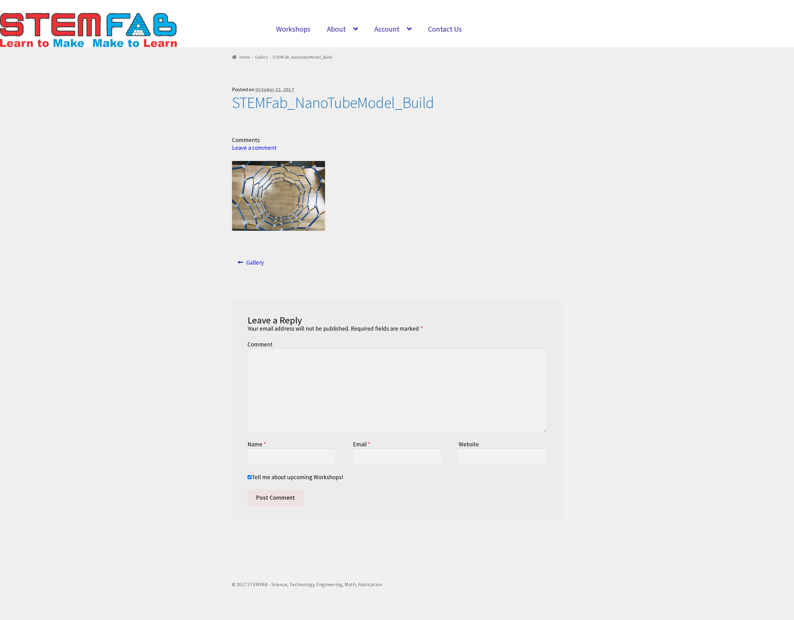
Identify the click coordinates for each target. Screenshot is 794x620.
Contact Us (445, 29)
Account (386, 29)
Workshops (293, 29)
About (336, 29)
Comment (260, 344)
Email (361, 444)
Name (257, 444)
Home (244, 57)
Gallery (261, 57)
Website (469, 444)
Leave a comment (254, 147)
